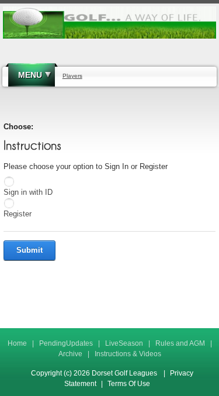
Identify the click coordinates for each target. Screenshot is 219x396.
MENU (30, 75)
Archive (70, 354)
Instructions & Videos (128, 354)
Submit (29, 250)
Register (18, 213)
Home (17, 343)
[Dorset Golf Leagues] (109, 22)
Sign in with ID (28, 192)
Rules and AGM (180, 343)
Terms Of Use (128, 384)
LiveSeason (124, 343)
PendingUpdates (66, 343)
